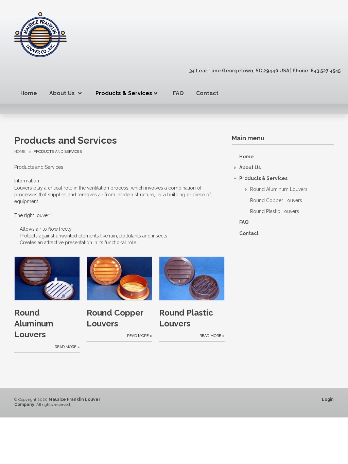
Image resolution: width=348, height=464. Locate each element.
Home (28, 93)
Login (328, 399)
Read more (65, 347)
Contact (207, 93)
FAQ (178, 93)
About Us (62, 93)
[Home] (40, 34)
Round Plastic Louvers (186, 318)
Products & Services (123, 93)
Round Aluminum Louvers (33, 324)
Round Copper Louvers (115, 318)
